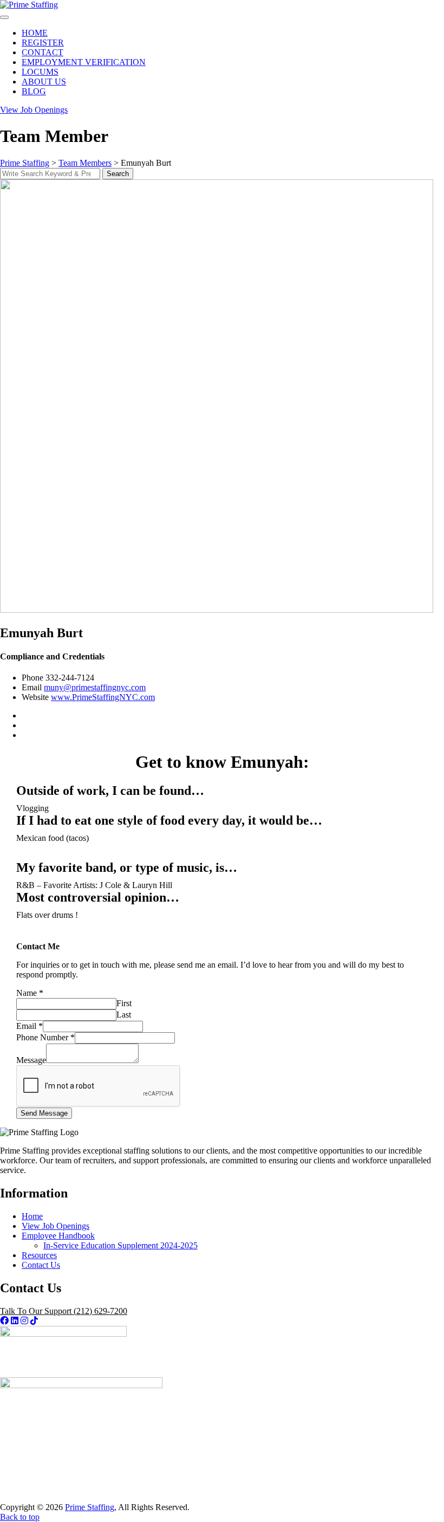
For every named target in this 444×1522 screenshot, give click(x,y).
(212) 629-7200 (63, 1311)
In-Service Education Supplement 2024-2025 (120, 1245)
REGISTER (43, 42)
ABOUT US (44, 81)
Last (123, 1014)
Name (29, 993)
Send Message (44, 1113)
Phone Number (45, 1037)
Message (31, 1060)
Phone (32, 677)
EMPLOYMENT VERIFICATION (84, 62)
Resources (39, 1255)
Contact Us (41, 1265)
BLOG (34, 91)
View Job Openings (55, 1225)
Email (32, 687)
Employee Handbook (58, 1235)
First (124, 1003)
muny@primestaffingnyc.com (95, 687)
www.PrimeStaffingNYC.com (103, 697)
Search (118, 174)
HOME (35, 32)
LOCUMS (40, 71)
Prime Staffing (89, 1507)
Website (35, 697)
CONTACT (42, 52)
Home (32, 1216)
